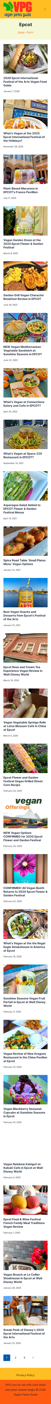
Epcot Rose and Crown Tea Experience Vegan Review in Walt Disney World (22, 670)
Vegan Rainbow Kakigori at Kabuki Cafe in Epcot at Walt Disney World (23, 1167)
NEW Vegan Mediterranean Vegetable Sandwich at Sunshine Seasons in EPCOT (22, 350)
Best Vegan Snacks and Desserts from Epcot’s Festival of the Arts (24, 615)
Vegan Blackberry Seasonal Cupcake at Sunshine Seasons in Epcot (24, 1112)
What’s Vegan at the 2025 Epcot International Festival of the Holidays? (24, 137)
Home (21, 32)
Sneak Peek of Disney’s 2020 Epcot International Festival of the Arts (24, 1333)
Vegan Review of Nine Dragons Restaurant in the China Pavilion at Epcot (25, 1057)
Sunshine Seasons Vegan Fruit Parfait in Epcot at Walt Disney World (24, 1002)
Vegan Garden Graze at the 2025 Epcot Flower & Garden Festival (23, 243)
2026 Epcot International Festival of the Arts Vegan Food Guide (25, 81)
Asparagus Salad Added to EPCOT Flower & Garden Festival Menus (22, 508)
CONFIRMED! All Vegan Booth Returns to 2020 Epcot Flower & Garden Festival (25, 891)
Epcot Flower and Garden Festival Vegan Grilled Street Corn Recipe (23, 781)
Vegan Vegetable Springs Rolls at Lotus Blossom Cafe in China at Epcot (24, 726)
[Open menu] (45, 9)
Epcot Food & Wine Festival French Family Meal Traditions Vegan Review (24, 1223)
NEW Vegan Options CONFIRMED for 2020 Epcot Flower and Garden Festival (22, 836)
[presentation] (25, 59)
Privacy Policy (25, 1375)
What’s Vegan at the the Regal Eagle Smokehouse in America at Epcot (24, 947)
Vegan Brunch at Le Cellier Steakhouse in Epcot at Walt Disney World (22, 1278)
